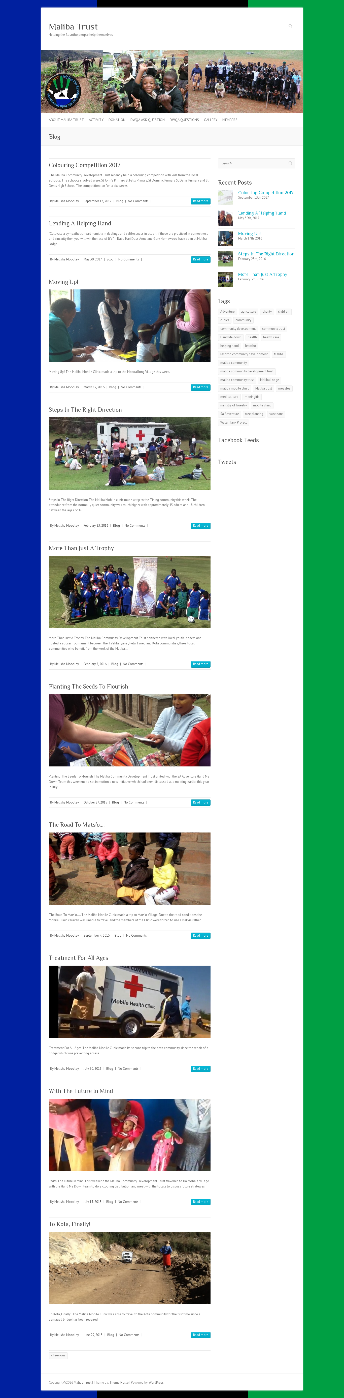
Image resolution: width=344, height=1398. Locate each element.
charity (267, 311)
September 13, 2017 (98, 201)
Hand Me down (231, 337)
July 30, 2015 (92, 1068)
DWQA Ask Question (147, 119)
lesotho (250, 346)
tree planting (254, 414)
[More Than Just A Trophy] (130, 592)
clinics (224, 320)
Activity (96, 119)
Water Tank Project (233, 422)
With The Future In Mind (81, 1090)
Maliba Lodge (269, 380)
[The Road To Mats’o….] (130, 868)
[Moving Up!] (130, 325)
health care (271, 337)
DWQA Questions (184, 119)
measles (284, 388)
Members (229, 119)
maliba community (233, 363)
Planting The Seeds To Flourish (88, 686)
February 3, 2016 (95, 664)
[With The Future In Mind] (130, 1135)
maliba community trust (237, 380)
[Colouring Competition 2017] (225, 197)
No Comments (138, 201)
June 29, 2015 (93, 1335)
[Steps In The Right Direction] (130, 453)
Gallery (210, 119)
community (243, 320)
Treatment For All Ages (78, 957)
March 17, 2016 (94, 387)
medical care (229, 397)
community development (238, 328)
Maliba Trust (73, 26)
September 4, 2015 (97, 935)
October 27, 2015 (95, 802)
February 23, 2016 (96, 525)
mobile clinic (262, 405)
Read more (200, 201)
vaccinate (276, 414)
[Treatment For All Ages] (130, 1002)
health (252, 337)
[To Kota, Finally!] (130, 1268)
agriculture (248, 311)
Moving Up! (63, 281)
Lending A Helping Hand (80, 223)
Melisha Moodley (66, 201)
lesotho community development (244, 354)
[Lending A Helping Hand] (225, 218)
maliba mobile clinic (234, 388)
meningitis (252, 397)
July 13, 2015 (92, 1202)
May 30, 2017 (93, 259)
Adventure (227, 311)
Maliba (279, 354)
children (283, 311)
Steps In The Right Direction (85, 409)
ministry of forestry (233, 405)
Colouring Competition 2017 (84, 165)
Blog (119, 201)
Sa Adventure (229, 414)
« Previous (58, 1355)
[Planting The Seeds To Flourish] (130, 730)
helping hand (229, 346)
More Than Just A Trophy (81, 548)
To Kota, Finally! (69, 1224)
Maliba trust (263, 388)
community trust (273, 328)
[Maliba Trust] (172, 52)
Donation (117, 119)
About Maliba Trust (66, 119)
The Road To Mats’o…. (77, 824)
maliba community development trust (246, 371)
